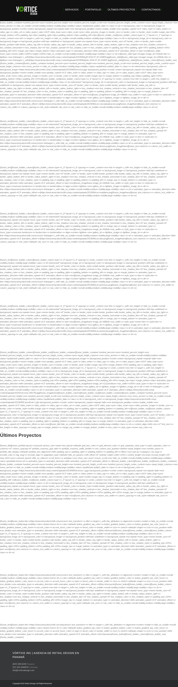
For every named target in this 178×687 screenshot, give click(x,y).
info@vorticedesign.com (23, 670)
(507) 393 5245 (19, 664)
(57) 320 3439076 (20, 667)
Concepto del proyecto (89, 114)
